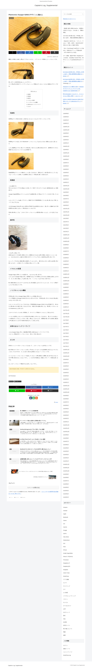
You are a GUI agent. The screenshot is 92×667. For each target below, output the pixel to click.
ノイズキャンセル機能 (33, 102)
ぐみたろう (78, 96)
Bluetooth (11, 381)
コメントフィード (67, 652)
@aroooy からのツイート (69, 18)
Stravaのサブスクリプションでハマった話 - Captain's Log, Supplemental (73, 88)
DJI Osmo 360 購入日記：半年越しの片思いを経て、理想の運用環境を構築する (73, 36)
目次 (32, 91)
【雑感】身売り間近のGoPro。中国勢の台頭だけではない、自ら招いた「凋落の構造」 (73, 30)
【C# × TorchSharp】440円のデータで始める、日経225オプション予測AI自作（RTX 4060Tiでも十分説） (73, 50)
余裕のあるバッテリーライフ (34, 104)
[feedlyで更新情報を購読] (33, 398)
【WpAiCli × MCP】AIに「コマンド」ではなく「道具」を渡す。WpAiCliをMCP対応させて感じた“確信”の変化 (73, 43)
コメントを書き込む (33, 487)
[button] (55, 52)
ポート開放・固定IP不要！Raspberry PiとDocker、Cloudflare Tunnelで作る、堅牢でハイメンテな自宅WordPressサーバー (73, 58)
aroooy (64, 76)
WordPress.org (67, 655)
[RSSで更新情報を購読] (36, 398)
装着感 (29, 96)
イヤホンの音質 (31, 100)
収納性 (29, 94)
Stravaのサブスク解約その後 (70, 86)
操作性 (29, 98)
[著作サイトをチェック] (30, 398)
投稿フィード (66, 648)
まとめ (29, 106)
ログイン (65, 645)
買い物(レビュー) (18, 381)
